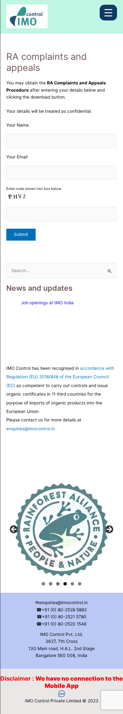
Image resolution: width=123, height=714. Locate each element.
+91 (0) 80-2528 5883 (64, 609)
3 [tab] (58, 583)
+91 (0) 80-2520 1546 (64, 623)
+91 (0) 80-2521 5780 (64, 616)
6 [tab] (79, 583)
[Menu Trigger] (108, 12)
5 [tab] (72, 583)
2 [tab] (50, 583)
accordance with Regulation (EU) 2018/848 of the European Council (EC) (60, 374)
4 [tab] (65, 583)
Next (109, 529)
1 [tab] (43, 583)
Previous (14, 529)
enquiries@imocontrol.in (30, 426)
